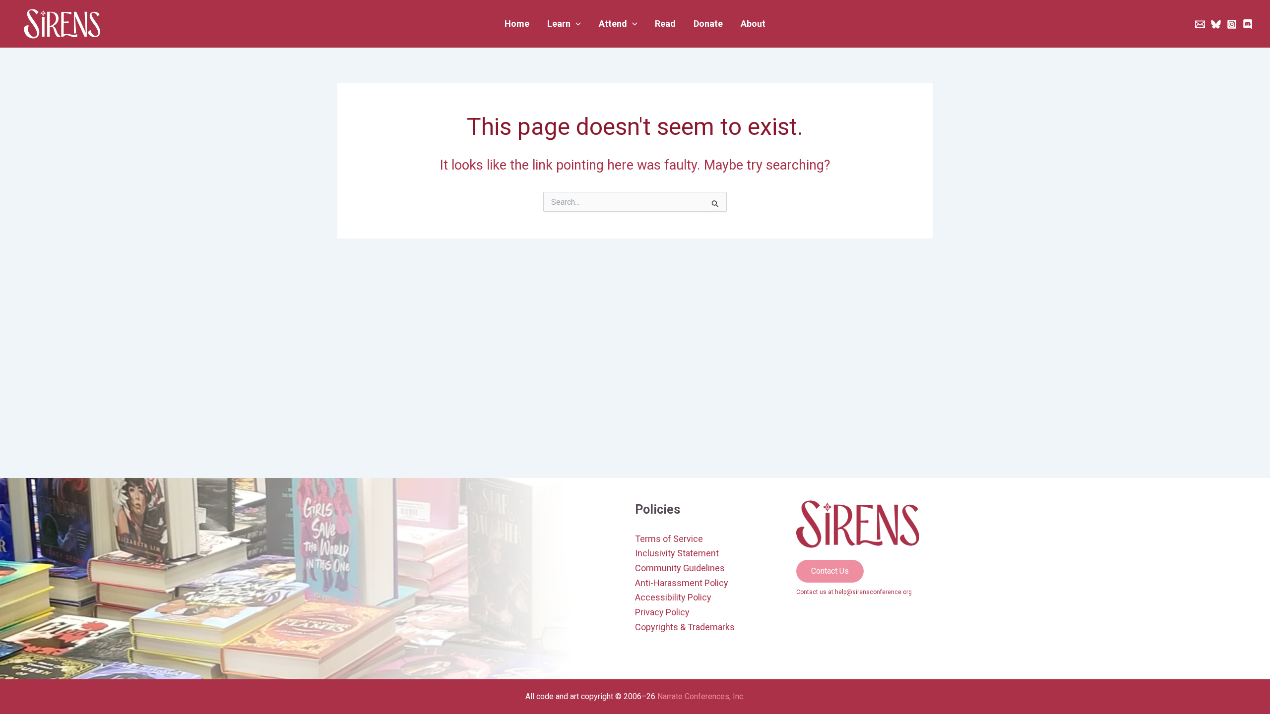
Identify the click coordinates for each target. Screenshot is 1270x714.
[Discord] (1248, 24)
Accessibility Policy (673, 597)
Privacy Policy (662, 612)
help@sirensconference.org (873, 592)
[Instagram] (1232, 24)
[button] (564, 23)
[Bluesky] (1216, 24)
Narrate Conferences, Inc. (701, 696)
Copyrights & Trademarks (685, 627)
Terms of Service (669, 539)
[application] (576, 23)
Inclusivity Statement (677, 553)
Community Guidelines (680, 568)
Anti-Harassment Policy (681, 583)
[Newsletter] (1200, 24)
